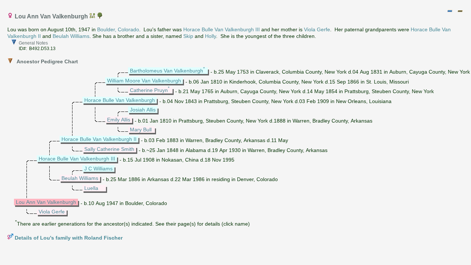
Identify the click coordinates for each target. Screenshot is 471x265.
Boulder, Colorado (118, 29)
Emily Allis (118, 120)
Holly (210, 36)
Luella (91, 188)
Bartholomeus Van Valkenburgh (166, 71)
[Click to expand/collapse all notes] (449, 11)
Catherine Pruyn (149, 90)
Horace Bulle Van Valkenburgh (119, 100)
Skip (188, 36)
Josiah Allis (143, 110)
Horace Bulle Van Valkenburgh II (99, 139)
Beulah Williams (71, 36)
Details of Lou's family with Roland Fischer (69, 238)
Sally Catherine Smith (109, 149)
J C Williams (98, 169)
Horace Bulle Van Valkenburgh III (221, 29)
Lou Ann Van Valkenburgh (46, 202)
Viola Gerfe (317, 29)
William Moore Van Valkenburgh (144, 81)
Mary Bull (141, 129)
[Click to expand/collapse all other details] (460, 11)
